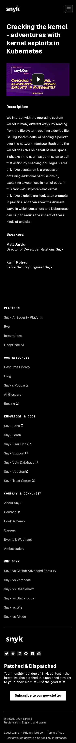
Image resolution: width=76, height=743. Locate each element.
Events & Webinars (18, 539)
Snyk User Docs (16, 444)
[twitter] (6, 653)
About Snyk (12, 503)
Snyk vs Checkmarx (19, 589)
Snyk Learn (12, 435)
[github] (26, 653)
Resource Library (17, 367)
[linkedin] (19, 653)
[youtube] (13, 653)
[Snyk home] (13, 9)
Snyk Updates (14, 472)
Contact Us (12, 512)
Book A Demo (14, 521)
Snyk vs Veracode (17, 580)
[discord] (38, 653)
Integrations (13, 336)
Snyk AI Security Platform (23, 317)
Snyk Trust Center (17, 481)
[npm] (32, 653)
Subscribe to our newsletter (38, 695)
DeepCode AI (14, 345)
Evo (7, 327)
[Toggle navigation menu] (69, 9)
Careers (10, 530)
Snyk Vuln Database (19, 462)
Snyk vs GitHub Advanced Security (30, 571)
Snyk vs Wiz (13, 607)
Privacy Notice (33, 732)
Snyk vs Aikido (15, 616)
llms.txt (9, 404)
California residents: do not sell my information (37, 738)
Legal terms (11, 732)
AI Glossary (12, 394)
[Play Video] (38, 79)
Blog (7, 376)
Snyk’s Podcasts (16, 385)
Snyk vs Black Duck (19, 598)
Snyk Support (14, 453)
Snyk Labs (12, 426)
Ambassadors (14, 549)
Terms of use (55, 732)
